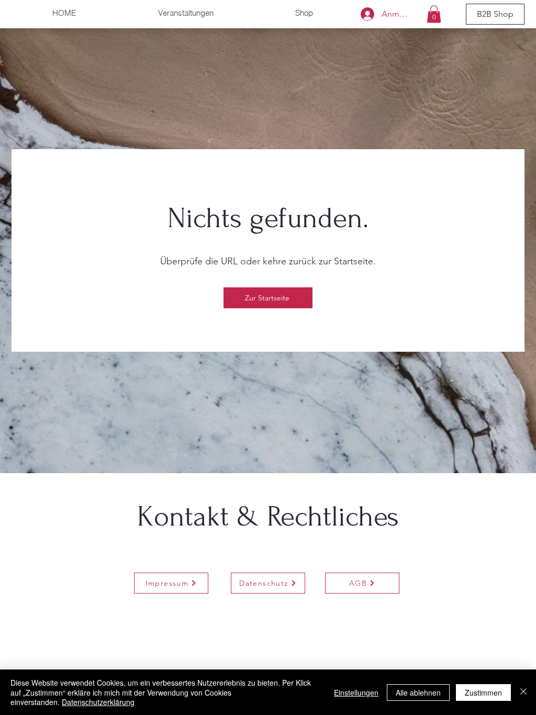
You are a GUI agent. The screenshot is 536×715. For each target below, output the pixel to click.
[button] (434, 14)
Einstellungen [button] (356, 692)
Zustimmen (483, 692)
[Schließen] (523, 692)
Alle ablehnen (418, 692)
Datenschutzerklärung (98, 702)
